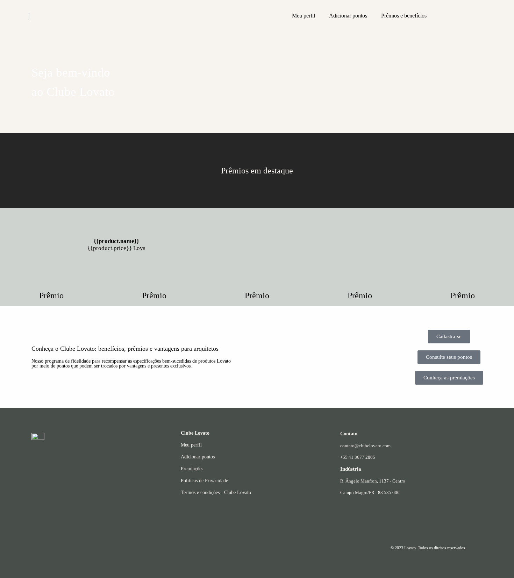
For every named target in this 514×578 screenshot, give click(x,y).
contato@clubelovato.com (365, 445)
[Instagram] (35, 548)
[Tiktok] (104, 548)
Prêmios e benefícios (404, 16)
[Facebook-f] (58, 548)
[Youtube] (46, 548)
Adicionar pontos (348, 16)
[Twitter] (92, 548)
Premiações (192, 468)
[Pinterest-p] (69, 548)
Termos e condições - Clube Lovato (216, 492)
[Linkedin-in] (81, 548)
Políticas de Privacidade (204, 480)
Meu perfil (303, 16)
